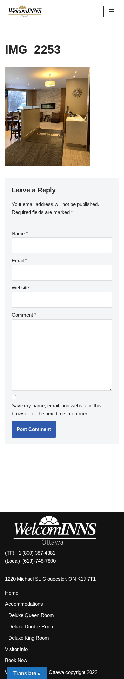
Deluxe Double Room (31, 626)
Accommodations (24, 604)
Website (20, 287)
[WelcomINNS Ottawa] (25, 11)
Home (11, 593)
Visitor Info (16, 649)
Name (20, 233)
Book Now (16, 660)
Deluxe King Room (28, 638)
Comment (24, 315)
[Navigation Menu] (111, 11)
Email (19, 260)
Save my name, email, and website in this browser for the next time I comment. (56, 409)
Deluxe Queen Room (31, 615)
